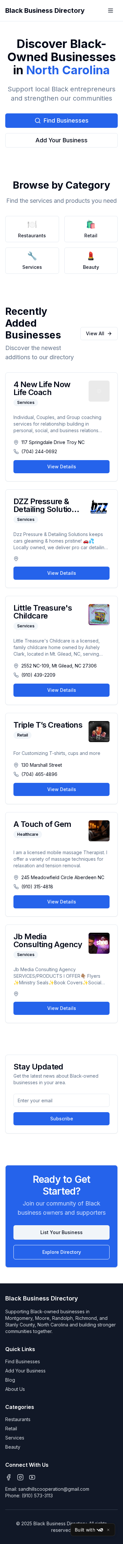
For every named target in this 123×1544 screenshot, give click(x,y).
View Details (61, 466)
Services (14, 1437)
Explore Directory (61, 1252)
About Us (15, 1389)
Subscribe (61, 1118)
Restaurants (18, 1419)
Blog (10, 1380)
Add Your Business (61, 140)
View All (95, 333)
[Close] (108, 1529)
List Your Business (61, 1232)
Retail (11, 1428)
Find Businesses (66, 120)
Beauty (12, 1447)
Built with (85, 1529)
